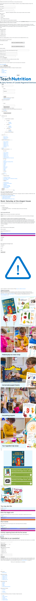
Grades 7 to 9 (3, 33)
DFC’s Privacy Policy (4, 293)
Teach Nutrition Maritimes (6, 196)
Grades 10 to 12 (3, 34)
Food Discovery (6, 182)
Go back (1, 65)
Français (10, 123)
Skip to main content (3, 76)
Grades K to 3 (3, 30)
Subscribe (2, 556)
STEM (4, 170)
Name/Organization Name (4, 50)
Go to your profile (3, 64)
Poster (5, 164)
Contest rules (4, 72)
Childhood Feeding (7, 185)
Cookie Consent (5, 599)
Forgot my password (7, 98)
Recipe (3, 583)
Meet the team (6, 137)
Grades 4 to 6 (3, 31)
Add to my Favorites (5, 290)
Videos (5, 163)
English (10, 122)
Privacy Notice (4, 70)
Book (4, 165)
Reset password (6, 106)
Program (5, 162)
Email (1, 9)
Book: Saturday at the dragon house (8, 198)
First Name (2, 6)
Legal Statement (12, 293)
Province (1, 57)
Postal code (2, 56)
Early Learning (6, 141)
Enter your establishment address (17, 42)
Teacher (2, 14)
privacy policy (24, 560)
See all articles (6, 179)
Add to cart (3, 252)
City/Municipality (3, 54)
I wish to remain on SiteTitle (10, 195)
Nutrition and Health (7, 186)
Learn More (2, 515)
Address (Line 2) (2, 53)
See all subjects (6, 187)
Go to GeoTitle (3, 195)
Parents (2, 17)
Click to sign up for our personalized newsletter (9, 20)
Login (5, 96)
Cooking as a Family (7, 177)
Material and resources (6, 197)
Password (1, 11)
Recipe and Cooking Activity (8, 161)
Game (3, 584)
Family (5, 172)
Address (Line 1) (2, 51)
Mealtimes (5, 184)
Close (18, 75)
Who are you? (3, 543)
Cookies (3, 71)
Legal (3, 69)
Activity (5, 160)
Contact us (5, 138)
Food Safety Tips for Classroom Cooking (10, 178)
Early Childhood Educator (5, 18)
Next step (5, 65)
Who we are (5, 136)
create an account (22, 288)
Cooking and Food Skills (8, 183)
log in (17, 288)
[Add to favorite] (1, 508)
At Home (3, 589)
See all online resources (6, 586)
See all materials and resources (9, 157)
